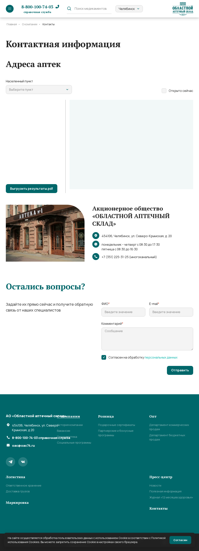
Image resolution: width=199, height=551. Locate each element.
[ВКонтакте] (23, 462)
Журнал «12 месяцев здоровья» (171, 497)
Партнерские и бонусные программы (116, 433)
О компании (68, 416)
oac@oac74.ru (23, 445)
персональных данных (161, 357)
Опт (152, 416)
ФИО (105, 304)
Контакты (158, 508)
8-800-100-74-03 (37, 9)
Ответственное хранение (23, 485)
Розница (106, 416)
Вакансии (63, 431)
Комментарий (112, 323)
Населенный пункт (19, 81)
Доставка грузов (18, 491)
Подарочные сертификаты (116, 425)
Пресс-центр (160, 476)
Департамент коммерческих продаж (169, 427)
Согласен (180, 540)
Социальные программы (74, 442)
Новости (155, 485)
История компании (70, 425)
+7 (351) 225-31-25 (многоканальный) (129, 257)
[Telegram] (10, 462)
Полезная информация (165, 491)
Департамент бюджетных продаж (167, 437)
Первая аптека (67, 437)
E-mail (154, 304)
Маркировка (17, 502)
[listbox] (129, 8)
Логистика (15, 476)
